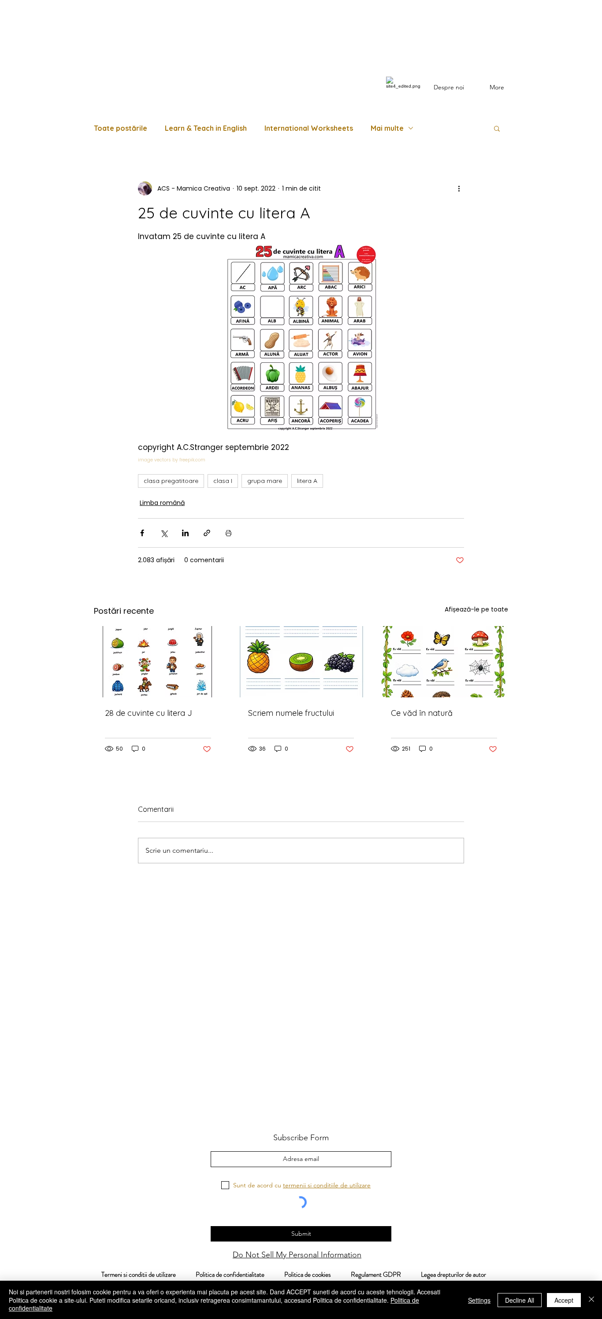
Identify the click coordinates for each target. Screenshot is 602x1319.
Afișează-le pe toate (476, 609)
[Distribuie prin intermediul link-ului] (207, 533)
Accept (563, 1300)
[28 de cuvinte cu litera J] (158, 661)
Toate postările (120, 128)
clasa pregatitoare (171, 481)
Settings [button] (479, 1300)
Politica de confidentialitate (229, 1274)
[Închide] (591, 1300)
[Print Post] (228, 533)
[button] (497, 128)
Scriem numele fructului (291, 713)
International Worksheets (308, 128)
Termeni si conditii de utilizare (134, 1274)
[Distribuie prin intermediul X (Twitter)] (164, 533)
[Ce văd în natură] (444, 661)
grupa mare (264, 481)
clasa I (222, 481)
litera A (307, 481)
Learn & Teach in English (206, 128)
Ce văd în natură (422, 713)
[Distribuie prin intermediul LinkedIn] (185, 533)
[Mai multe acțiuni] (458, 188)
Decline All (519, 1300)
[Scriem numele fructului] (301, 661)
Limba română (162, 502)
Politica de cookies (317, 1274)
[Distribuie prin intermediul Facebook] (142, 533)
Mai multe (387, 128)
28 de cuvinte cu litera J (148, 713)
